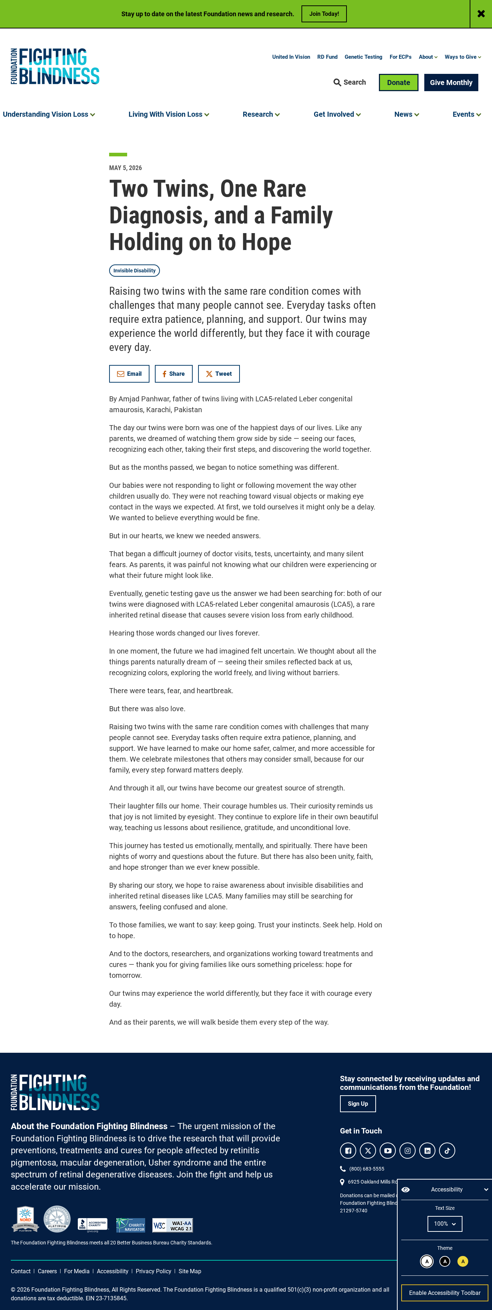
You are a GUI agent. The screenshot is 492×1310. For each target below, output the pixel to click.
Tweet (223, 373)
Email (134, 373)
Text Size (445, 1208)
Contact (21, 1271)
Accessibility (113, 1271)
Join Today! (324, 13)
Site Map (190, 1271)
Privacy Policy (153, 1271)
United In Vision (291, 57)
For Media (77, 1271)
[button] (349, 82)
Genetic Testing (364, 57)
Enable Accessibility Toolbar (444, 1292)
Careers (47, 1271)
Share (177, 375)
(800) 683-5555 (366, 1169)
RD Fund (327, 57)
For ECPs (401, 57)
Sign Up (358, 1103)
